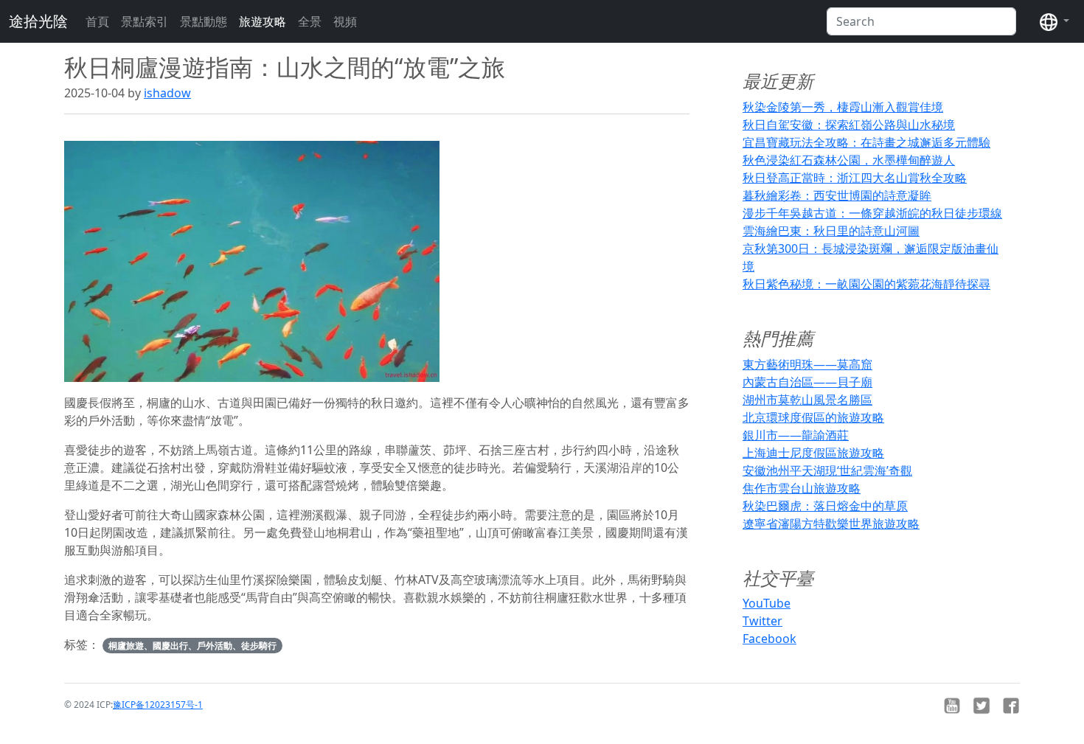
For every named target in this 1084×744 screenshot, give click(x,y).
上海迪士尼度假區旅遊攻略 (813, 453)
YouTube (767, 603)
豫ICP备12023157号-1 (158, 704)
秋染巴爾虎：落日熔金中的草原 (825, 506)
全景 (310, 21)
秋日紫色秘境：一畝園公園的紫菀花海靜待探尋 (866, 284)
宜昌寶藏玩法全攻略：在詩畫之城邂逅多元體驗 (866, 142)
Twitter (762, 621)
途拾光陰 (38, 21)
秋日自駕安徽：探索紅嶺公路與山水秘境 (849, 125)
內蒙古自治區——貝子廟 (807, 382)
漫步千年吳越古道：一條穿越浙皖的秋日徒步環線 (872, 213)
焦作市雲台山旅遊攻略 (802, 488)
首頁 (97, 21)
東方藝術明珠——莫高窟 (807, 364)
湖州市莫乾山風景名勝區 (807, 400)
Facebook (769, 638)
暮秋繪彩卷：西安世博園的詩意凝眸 (837, 195)
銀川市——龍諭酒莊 (796, 435)
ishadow (167, 93)
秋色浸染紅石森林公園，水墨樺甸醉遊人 (849, 160)
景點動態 (203, 21)
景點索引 (144, 21)
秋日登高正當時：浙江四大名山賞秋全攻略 (855, 178)
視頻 (345, 21)
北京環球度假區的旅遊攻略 (813, 417)
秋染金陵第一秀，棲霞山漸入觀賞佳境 (843, 107)
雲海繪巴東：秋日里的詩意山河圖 (831, 231)
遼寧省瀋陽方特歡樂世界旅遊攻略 (831, 523)
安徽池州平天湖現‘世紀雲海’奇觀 (827, 470)
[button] (1054, 21)
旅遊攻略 (262, 21)
